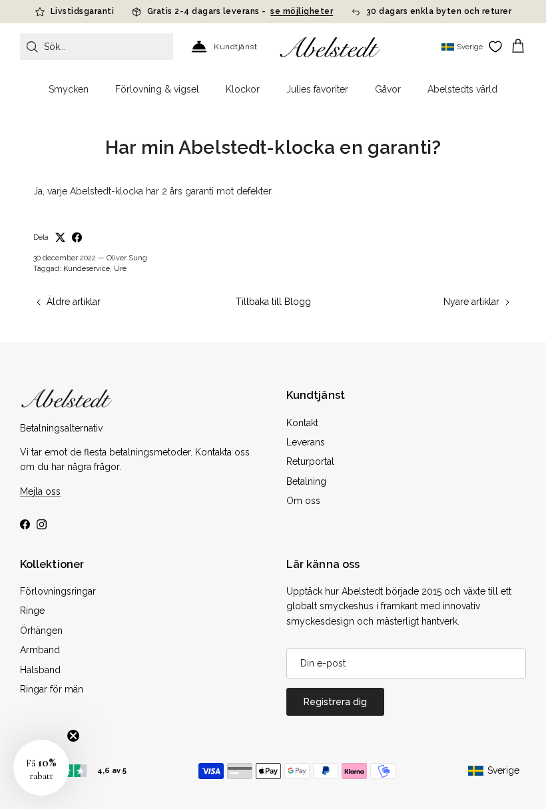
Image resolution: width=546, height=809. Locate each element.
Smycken (69, 89)
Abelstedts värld (462, 89)
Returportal (310, 461)
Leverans (305, 442)
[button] (41, 768)
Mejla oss (40, 491)
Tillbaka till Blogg (273, 301)
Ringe (32, 610)
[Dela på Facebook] (77, 237)
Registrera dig (335, 701)
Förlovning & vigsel (157, 89)
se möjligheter (301, 11)
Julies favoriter (317, 89)
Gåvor (388, 89)
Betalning (306, 481)
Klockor (243, 89)
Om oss (303, 500)
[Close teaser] (73, 735)
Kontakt (302, 422)
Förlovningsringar (58, 591)
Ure (120, 268)
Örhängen (41, 630)
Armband (40, 650)
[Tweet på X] (60, 237)
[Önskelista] (495, 47)
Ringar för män (51, 689)
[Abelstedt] (330, 47)
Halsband (40, 670)
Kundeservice (86, 268)
